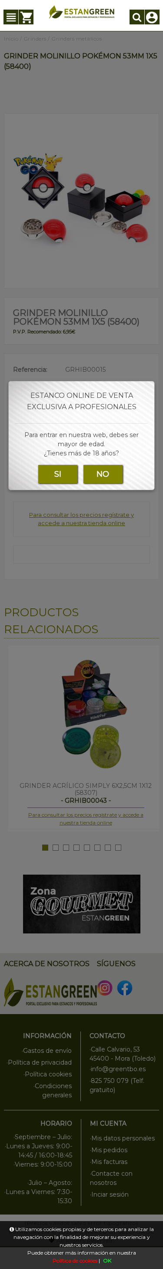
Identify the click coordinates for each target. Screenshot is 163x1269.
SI (57, 474)
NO (102, 474)
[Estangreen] (81, 12)
